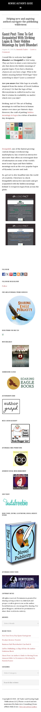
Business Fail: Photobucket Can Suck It (16, 644)
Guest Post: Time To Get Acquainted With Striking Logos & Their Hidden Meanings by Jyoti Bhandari (19, 39)
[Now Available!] (20, 356)
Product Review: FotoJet (11, 640)
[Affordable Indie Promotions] (20, 458)
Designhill (6, 149)
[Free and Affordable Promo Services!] (20, 310)
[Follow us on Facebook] (3, 274)
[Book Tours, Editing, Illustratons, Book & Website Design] (20, 542)
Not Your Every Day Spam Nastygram (16, 636)
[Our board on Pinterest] (11, 274)
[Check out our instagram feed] (25, 274)
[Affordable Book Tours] (20, 582)
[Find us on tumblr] (22, 274)
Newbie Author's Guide (20, 3)
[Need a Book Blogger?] (20, 433)
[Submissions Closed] (20, 383)
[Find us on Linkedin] (14, 274)
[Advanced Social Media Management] (20, 481)
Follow (4, 286)
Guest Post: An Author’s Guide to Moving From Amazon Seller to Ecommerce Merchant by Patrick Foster (20, 658)
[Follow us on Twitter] (7, 274)
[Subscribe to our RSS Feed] (18, 274)
